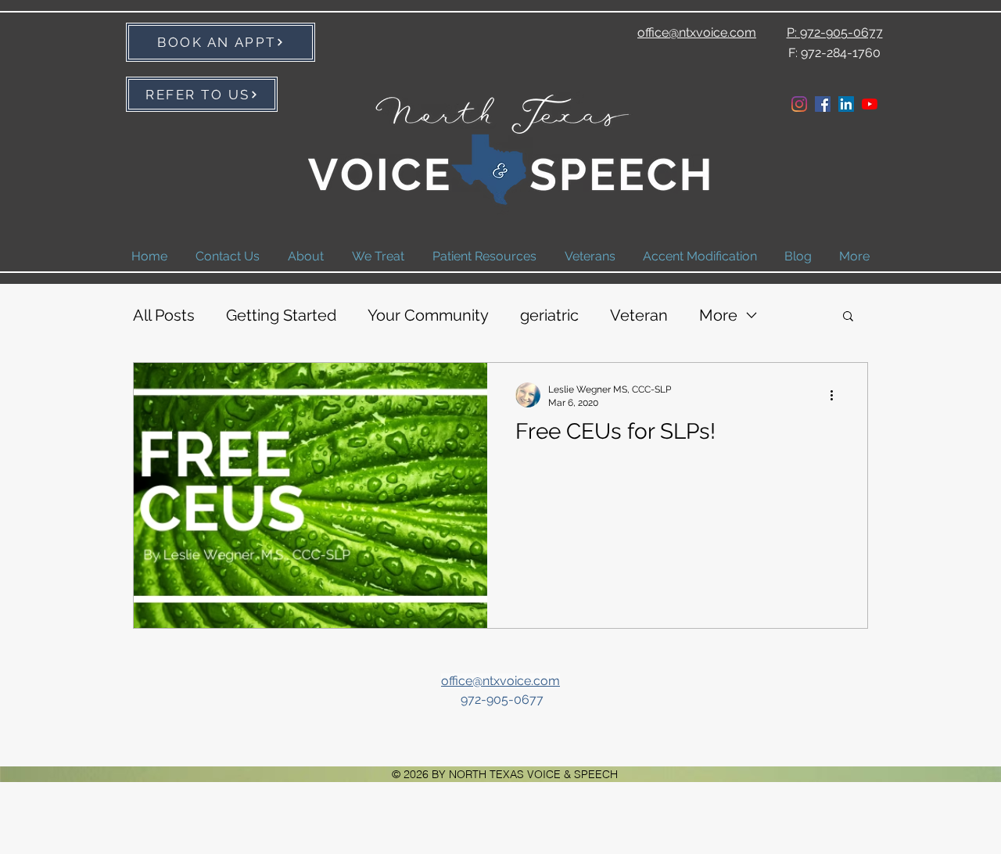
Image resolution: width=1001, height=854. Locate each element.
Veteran (639, 315)
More (718, 315)
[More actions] (836, 395)
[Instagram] (799, 104)
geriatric (549, 315)
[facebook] (823, 104)
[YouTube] (869, 104)
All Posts (164, 315)
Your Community (428, 315)
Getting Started (281, 315)
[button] (848, 317)
